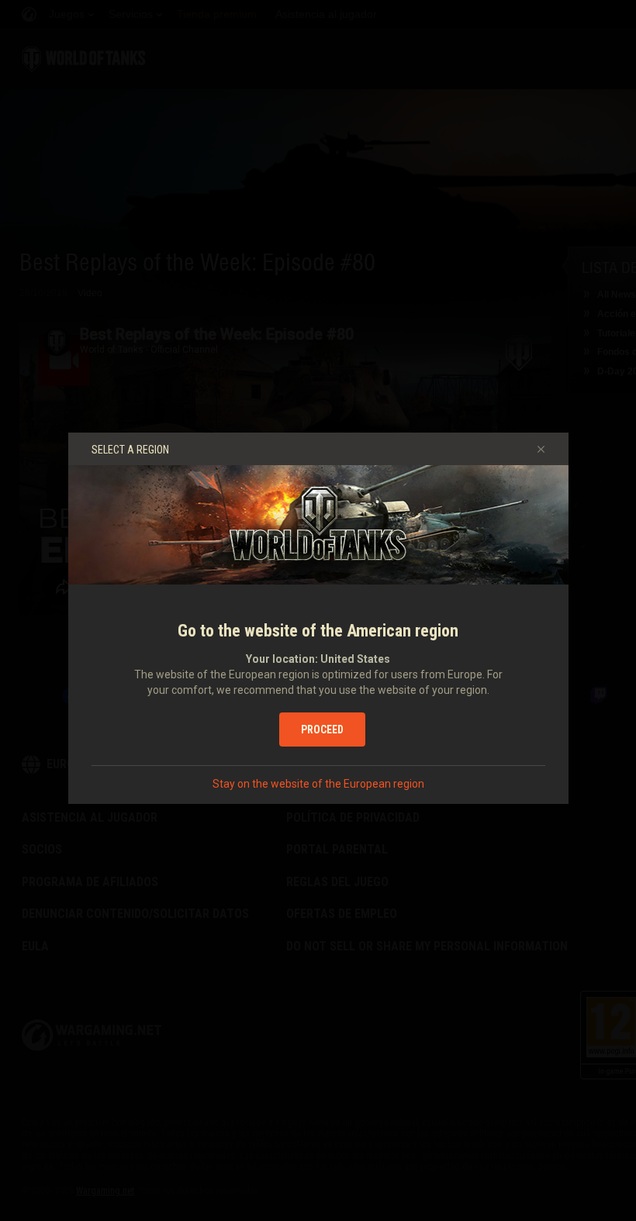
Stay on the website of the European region (318, 784)
